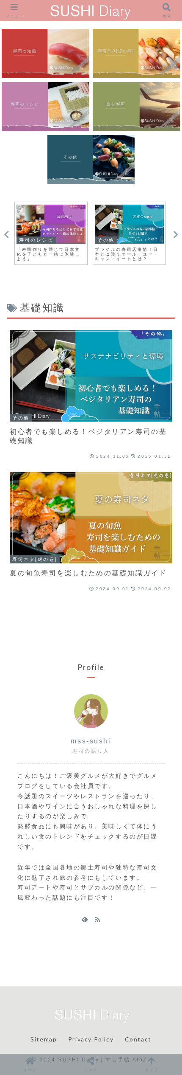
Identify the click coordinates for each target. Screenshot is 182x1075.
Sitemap (43, 1039)
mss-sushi (91, 741)
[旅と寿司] (136, 106)
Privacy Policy (90, 1039)
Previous (6, 235)
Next (175, 235)
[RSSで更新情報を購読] (97, 919)
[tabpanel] (51, 233)
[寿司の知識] (45, 53)
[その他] (91, 159)
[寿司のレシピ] (45, 106)
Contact (138, 1039)
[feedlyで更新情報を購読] (84, 919)
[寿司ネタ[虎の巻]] (136, 53)
